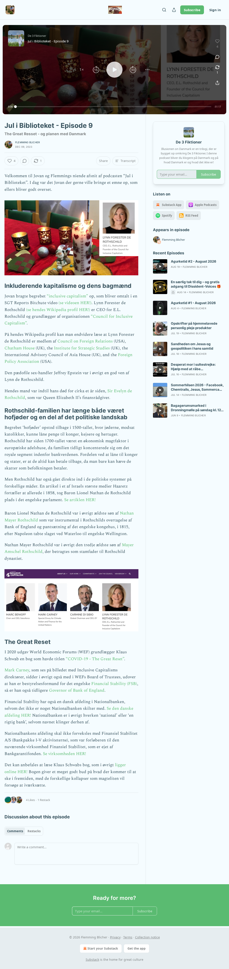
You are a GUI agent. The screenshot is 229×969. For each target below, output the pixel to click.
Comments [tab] (15, 831)
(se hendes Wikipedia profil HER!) (58, 310)
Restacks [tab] (34, 831)
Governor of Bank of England (76, 690)
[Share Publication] (174, 9)
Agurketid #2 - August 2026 (193, 261)
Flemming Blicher (27, 142)
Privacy (115, 937)
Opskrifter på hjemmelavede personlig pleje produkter (194, 325)
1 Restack (44, 800)
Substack (92, 959)
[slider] (113, 106)
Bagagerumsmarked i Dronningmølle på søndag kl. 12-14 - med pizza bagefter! (197, 407)
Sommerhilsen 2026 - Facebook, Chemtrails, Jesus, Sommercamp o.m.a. (198, 387)
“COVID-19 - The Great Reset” (95, 659)
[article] (188, 266)
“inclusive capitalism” (67, 296)
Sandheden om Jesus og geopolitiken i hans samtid (192, 346)
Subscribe (192, 10)
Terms (127, 937)
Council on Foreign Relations (85, 341)
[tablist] (23, 831)
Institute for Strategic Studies (82, 348)
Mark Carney (16, 670)
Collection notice (147, 937)
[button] (81, 69)
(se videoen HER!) (74, 303)
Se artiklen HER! (80, 500)
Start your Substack (102, 948)
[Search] (164, 9)
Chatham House (19, 348)
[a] (160, 266)
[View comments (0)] (217, 56)
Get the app (136, 948)
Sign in (215, 10)
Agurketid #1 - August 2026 (193, 303)
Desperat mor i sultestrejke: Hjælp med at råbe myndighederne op (193, 366)
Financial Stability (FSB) (114, 684)
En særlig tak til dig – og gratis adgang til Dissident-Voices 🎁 (196, 284)
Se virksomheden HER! (64, 754)
